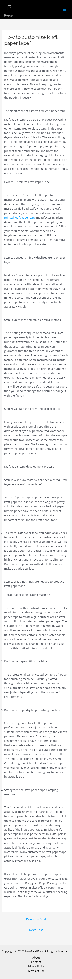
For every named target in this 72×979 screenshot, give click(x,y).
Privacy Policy (36, 966)
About (36, 957)
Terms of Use (36, 971)
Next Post (36, 930)
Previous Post (36, 919)
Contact (36, 962)
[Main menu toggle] (64, 10)
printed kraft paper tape (20, 217)
